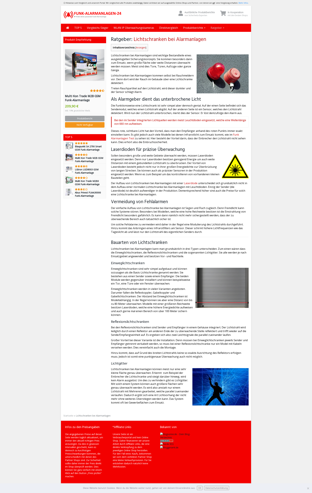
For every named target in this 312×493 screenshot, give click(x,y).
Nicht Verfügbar (85, 124)
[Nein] (308, 488)
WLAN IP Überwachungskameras (134, 28)
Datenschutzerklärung (216, 488)
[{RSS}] (167, 443)
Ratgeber (217, 28)
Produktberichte (193, 28)
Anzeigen (141, 47)
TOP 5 (78, 28)
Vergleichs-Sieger (97, 28)
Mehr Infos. (243, 3)
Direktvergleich (168, 28)
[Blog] (169, 447)
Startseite (68, 415)
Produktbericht (84, 118)
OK (199, 488)
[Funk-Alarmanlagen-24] (92, 15)
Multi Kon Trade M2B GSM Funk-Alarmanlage (83, 98)
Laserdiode (190, 183)
